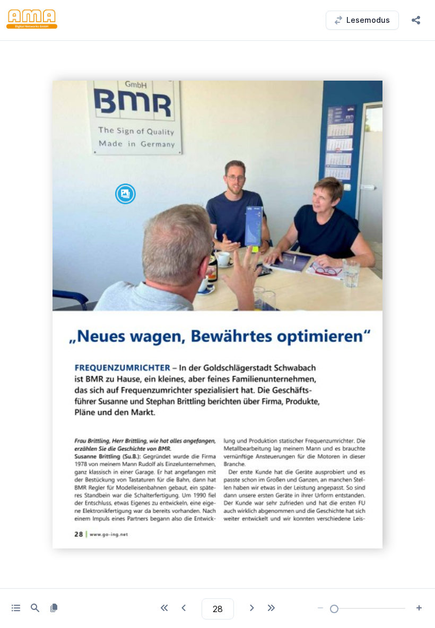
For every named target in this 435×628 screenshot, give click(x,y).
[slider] (334, 609)
